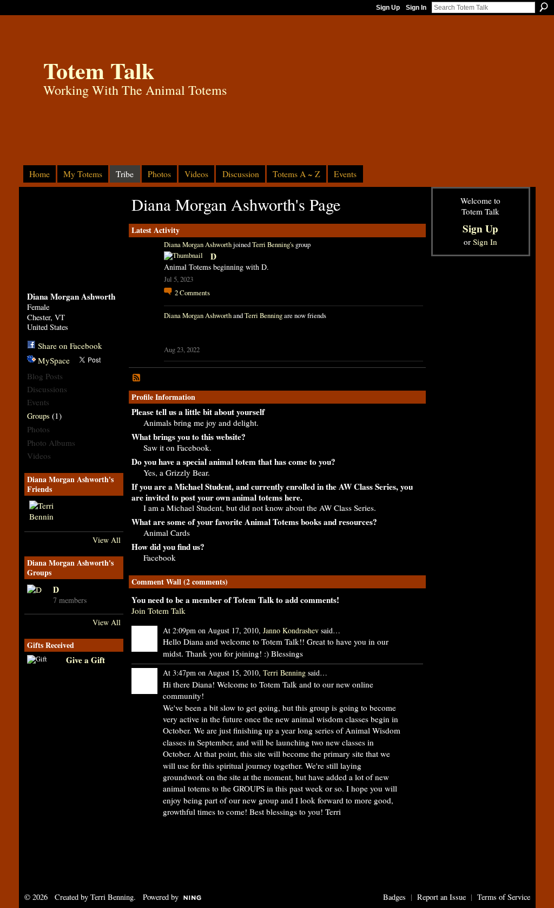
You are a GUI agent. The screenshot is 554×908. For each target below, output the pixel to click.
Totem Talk (98, 70)
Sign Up (388, 7)
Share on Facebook (70, 345)
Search (543, 7)
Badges (394, 897)
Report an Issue (441, 897)
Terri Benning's (273, 244)
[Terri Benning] (42, 514)
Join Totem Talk (158, 610)
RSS (137, 378)
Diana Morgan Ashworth (198, 244)
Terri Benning (263, 315)
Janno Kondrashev (291, 630)
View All (107, 540)
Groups (38, 416)
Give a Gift (85, 660)
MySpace (54, 360)
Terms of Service (503, 897)
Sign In (416, 7)
